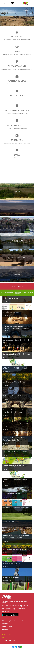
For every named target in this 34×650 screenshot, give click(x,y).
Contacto (5, 623)
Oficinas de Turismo (8, 635)
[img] (2, 641)
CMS (4, 637)
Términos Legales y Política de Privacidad (13, 621)
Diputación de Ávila (7, 626)
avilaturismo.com (7, 632)
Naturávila (5, 629)
